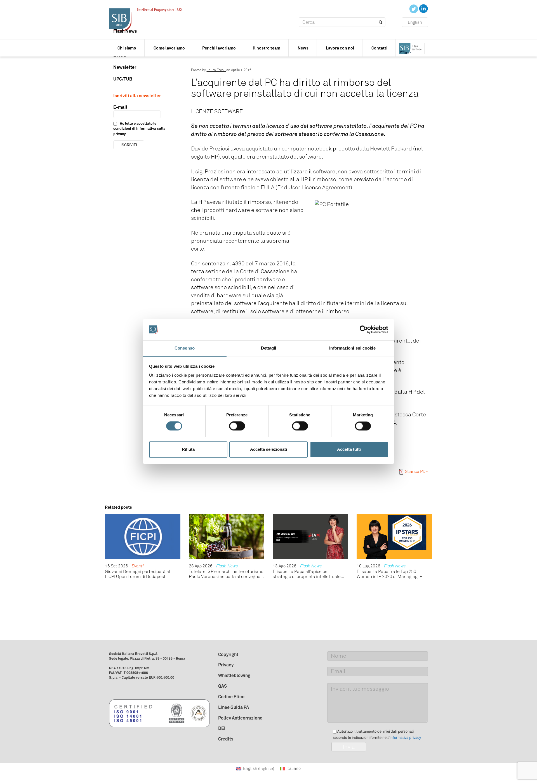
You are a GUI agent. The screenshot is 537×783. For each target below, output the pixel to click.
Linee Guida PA (233, 707)
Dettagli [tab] (268, 348)
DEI (221, 728)
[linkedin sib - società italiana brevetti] (423, 8)
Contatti (379, 48)
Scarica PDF (416, 471)
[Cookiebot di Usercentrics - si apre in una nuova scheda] (363, 330)
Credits (225, 739)
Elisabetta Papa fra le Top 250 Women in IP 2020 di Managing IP (389, 574)
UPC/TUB (122, 79)
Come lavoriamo (169, 48)
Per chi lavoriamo (219, 48)
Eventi (138, 566)
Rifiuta (188, 449)
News (303, 48)
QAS (222, 686)
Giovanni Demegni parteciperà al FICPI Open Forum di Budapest (137, 574)
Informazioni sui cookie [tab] (352, 348)
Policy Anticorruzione (240, 718)
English (415, 22)
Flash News (125, 31)
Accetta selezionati (268, 449)
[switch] (237, 426)
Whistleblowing (234, 675)
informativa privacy (405, 737)
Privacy (226, 665)
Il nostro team (266, 48)
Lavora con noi (340, 48)
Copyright (228, 654)
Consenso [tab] (185, 348)
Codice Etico (231, 696)
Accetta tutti (349, 449)
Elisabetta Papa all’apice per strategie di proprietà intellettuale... (308, 574)
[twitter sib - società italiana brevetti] (414, 8)
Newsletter (124, 67)
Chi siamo (126, 48)
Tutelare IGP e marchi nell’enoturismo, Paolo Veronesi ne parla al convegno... (226, 574)
